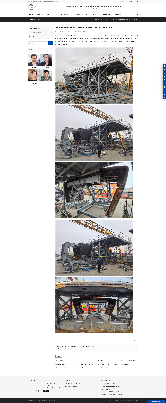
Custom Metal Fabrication (36, 36)
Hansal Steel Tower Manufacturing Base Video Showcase (76, 348)
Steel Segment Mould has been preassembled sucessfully (113, 364)
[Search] (50, 43)
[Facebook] (127, 1)
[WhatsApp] (133, 1)
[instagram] (164, 80)
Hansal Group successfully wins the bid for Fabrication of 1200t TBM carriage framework (122, 360)
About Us (111, 400)
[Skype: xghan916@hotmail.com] (164, 90)
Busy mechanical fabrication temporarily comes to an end (72, 367)
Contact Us (118, 400)
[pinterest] (164, 76)
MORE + (46, 391)
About (116, 1)
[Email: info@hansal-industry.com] (164, 97)
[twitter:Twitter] (164, 69)
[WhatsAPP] (164, 94)
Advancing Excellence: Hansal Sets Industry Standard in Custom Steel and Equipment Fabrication (83, 364)
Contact (121, 1)
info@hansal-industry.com (51, 1)
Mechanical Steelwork (35, 32)
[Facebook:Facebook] (164, 66)
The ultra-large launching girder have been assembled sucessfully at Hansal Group (120, 367)
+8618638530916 (35, 1)
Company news (34, 19)
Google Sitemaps (133, 400)
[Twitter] (129, 1)
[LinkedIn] (131, 1)
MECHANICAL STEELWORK (72, 383)
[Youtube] (137, 1)
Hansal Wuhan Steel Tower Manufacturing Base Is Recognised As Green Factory (78, 360)
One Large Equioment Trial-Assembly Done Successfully (79, 346)
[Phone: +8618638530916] (164, 87)
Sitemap (125, 400)
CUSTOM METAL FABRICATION (73, 386)
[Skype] (135, 1)
